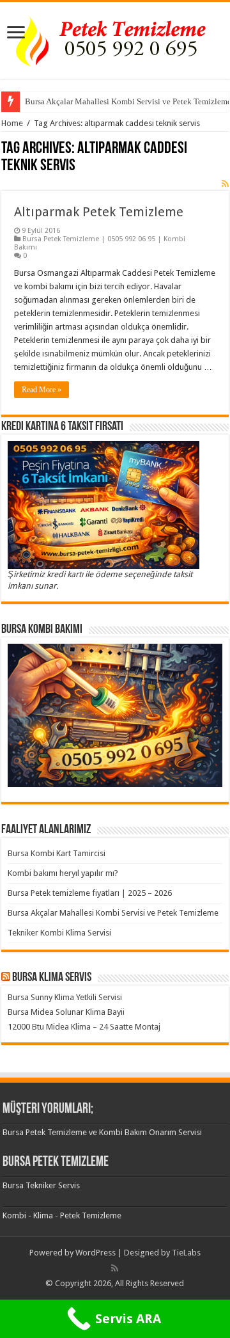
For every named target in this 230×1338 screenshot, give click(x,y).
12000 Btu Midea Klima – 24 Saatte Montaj (84, 1026)
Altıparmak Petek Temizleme (98, 211)
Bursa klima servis (51, 977)
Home (12, 123)
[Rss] (114, 1268)
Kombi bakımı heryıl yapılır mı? (63, 873)
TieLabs (186, 1252)
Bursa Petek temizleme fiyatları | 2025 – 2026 (90, 893)
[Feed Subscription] (225, 184)
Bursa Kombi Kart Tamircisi (56, 853)
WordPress (95, 1252)
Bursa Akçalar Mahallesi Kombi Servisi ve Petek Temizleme (113, 913)
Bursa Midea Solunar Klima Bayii (66, 1012)
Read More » (41, 389)
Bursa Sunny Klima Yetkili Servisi (65, 997)
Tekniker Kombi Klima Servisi (59, 932)
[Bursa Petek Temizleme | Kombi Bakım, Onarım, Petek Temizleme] (115, 37)
